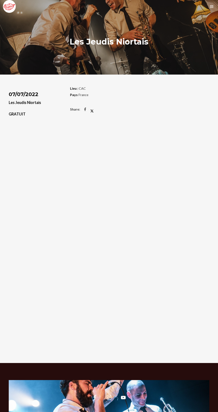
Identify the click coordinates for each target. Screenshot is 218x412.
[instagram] (109, 398)
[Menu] (211, 6)
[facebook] (94, 398)
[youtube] (123, 400)
